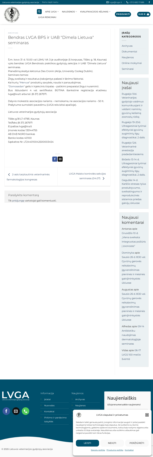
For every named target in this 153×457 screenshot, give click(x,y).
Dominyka (128, 252)
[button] (147, 414)
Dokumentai (129, 51)
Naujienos (68, 11)
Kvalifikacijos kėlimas (94, 11)
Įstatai (47, 399)
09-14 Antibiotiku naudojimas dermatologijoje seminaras (133, 335)
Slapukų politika (98, 450)
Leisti (87, 443)
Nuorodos (49, 405)
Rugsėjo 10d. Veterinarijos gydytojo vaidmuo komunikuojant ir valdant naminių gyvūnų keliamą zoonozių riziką (133, 105)
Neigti (112, 443)
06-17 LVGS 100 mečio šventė (131, 354)
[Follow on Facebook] (149, 2)
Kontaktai (129, 450)
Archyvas (13, 33)
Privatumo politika (115, 450)
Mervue (24, 82)
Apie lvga (51, 11)
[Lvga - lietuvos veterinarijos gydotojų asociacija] (17, 14)
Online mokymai (132, 63)
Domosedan (16, 86)
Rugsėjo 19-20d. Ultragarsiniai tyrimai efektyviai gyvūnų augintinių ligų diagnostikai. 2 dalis (134, 130)
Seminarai (128, 69)
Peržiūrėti (137, 443)
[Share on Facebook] (54, 159)
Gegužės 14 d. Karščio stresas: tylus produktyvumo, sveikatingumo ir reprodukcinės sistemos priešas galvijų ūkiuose (134, 192)
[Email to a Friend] (60, 159)
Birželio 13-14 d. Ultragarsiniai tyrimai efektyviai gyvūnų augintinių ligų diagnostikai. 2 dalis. (134, 167)
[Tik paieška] (39, 11)
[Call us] (25, 411)
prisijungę (18, 200)
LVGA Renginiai (47, 17)
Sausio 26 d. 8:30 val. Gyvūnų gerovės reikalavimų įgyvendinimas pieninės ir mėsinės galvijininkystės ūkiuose (134, 270)
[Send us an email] (16, 411)
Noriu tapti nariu (50, 2)
